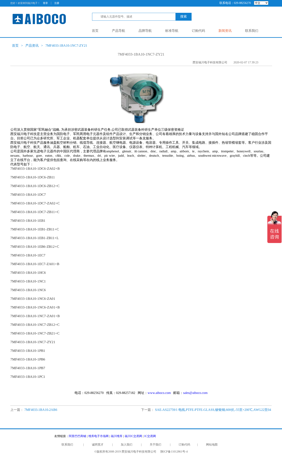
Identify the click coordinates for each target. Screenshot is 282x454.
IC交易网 (150, 436)
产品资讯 (32, 45)
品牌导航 (145, 30)
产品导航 (118, 30)
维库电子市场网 (98, 436)
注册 (56, 3)
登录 (45, 3)
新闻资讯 (225, 30)
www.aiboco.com (159, 393)
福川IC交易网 (133, 436)
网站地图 (212, 444)
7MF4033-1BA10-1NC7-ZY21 (66, 45)
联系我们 (251, 30)
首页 (95, 30)
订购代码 (198, 30)
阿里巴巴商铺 (77, 436)
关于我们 (155, 444)
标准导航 (171, 30)
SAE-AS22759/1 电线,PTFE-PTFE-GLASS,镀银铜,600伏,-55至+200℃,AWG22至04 (213, 409)
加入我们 (126, 444)
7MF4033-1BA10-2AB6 (40, 409)
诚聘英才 (97, 444)
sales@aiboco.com (195, 393)
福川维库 (116, 436)
